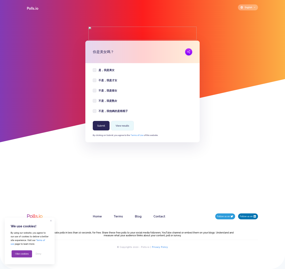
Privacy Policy (160, 247)
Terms (118, 216)
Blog (138, 216)
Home (97, 216)
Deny (38, 254)
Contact (159, 216)
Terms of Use (137, 135)
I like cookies (22, 254)
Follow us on (223, 216)
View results (122, 125)
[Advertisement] (142, 181)
